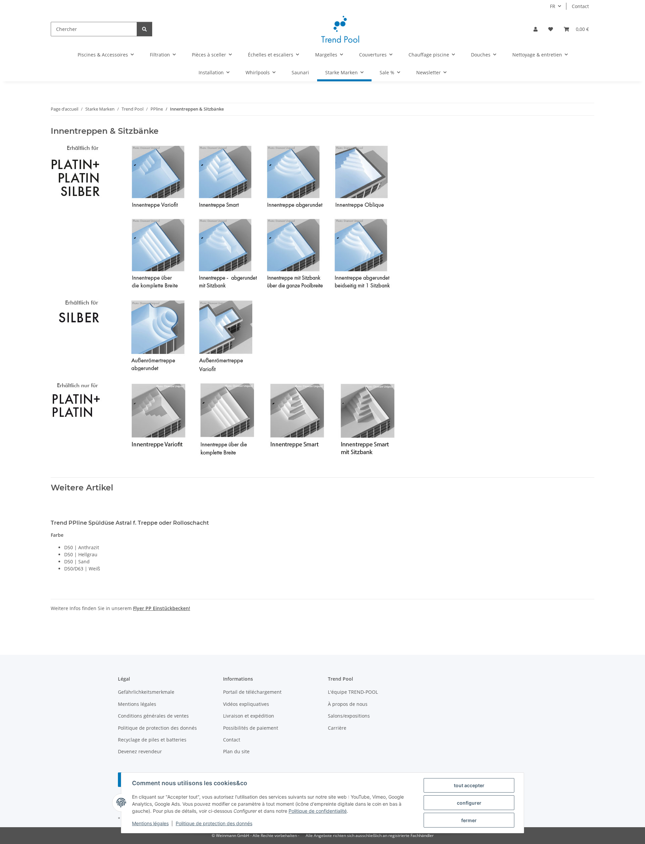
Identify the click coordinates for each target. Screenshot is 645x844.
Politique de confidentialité (318, 811)
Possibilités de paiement (250, 728)
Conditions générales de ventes (153, 716)
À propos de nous (348, 704)
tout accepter (469, 785)
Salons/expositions (349, 716)
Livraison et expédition (248, 716)
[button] (535, 29)
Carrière (337, 728)
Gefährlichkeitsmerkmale (146, 692)
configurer (469, 803)
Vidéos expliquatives (246, 704)
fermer (469, 820)
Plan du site (236, 751)
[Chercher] (144, 29)
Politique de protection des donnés (214, 823)
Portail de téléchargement (252, 692)
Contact (580, 6)
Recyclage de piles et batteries (152, 739)
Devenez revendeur (140, 751)
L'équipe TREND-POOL (353, 692)
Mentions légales (150, 823)
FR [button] (552, 6)
